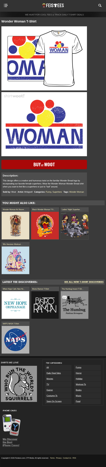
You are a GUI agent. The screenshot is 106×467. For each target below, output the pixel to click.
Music (78, 395)
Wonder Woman (76, 192)
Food (78, 401)
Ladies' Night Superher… (72, 209)
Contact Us (67, 458)
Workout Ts (81, 384)
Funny (48, 192)
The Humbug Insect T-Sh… (73, 289)
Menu (6, 5)
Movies (50, 379)
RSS (74, 458)
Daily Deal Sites (54, 373)
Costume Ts (52, 395)
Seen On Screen (54, 401)
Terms (52, 458)
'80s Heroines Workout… (12, 244)
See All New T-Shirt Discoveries (84, 282)
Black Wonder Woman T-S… (43, 209)
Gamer (50, 390)
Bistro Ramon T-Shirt (40, 289)
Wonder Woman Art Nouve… (14, 209)
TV (48, 384)
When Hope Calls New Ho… (14, 289)
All (48, 367)
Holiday (79, 379)
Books (79, 390)
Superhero (57, 192)
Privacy (59, 458)
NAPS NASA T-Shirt (11, 324)
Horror (79, 373)
